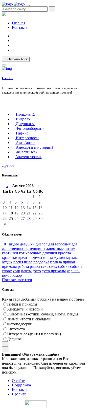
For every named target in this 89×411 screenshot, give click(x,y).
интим (70, 248)
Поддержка (21, 385)
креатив (25, 257)
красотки (9, 257)
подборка (41, 262)
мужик (59, 257)
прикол (69, 262)
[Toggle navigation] (28, 5)
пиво (28, 262)
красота (64, 253)
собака (63, 266)
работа (23, 266)
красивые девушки (41, 253)
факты (26, 271)
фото (37, 271)
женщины (36, 248)
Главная (18, 23)
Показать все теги (17, 280)
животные (55, 248)
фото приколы (54, 271)
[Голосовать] (5, 344)
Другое (8, 165)
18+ (5, 244)
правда (56, 262)
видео (14, 244)
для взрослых (59, 244)
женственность (14, 248)
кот (21, 253)
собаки (76, 266)
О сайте (7, 78)
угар (16, 271)
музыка (72, 257)
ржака (35, 266)
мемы (37, 257)
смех (53, 266)
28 (29, 218)
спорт (7, 271)
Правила (19, 394)
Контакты (20, 27)
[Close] (4, 65)
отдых (7, 262)
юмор (17, 275)
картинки (10, 253)
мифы (48, 257)
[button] (13, 45)
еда (74, 244)
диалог (41, 244)
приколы (9, 266)
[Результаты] (5, 349)
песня (18, 262)
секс (44, 266)
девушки (27, 244)
